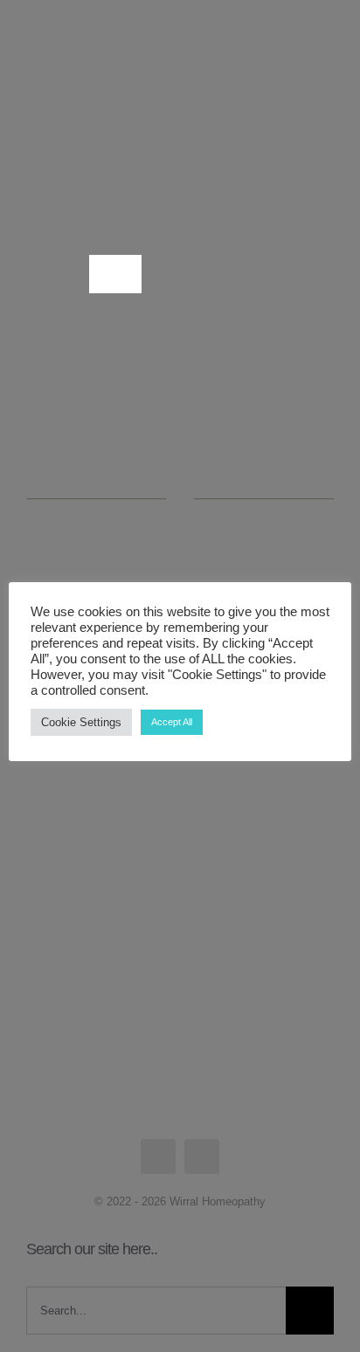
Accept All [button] (171, 722)
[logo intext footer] (91, 61)
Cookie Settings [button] (81, 722)
